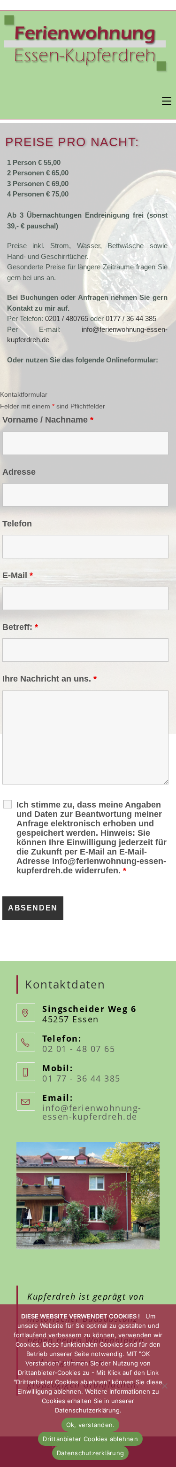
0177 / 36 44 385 (131, 318)
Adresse (19, 472)
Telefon (17, 523)
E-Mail (17, 575)
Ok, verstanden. (90, 1424)
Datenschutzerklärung (90, 1453)
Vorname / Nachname (47, 419)
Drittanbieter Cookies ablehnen (90, 1439)
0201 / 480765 (66, 318)
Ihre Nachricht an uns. (49, 678)
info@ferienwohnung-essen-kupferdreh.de (92, 1112)
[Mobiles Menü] (166, 99)
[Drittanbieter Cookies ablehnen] (164, 1385)
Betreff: (20, 627)
